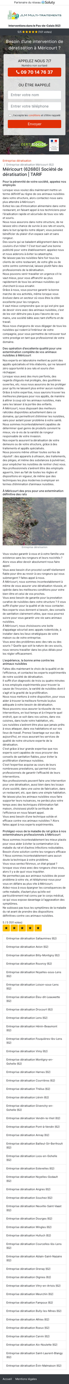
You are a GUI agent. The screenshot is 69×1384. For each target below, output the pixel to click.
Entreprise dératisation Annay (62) (27, 1135)
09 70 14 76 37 (36, 72)
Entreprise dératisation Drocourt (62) (29, 1009)
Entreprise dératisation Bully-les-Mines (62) (33, 1311)
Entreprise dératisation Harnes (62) (28, 1072)
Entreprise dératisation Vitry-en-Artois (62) (33, 1285)
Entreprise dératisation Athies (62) (27, 1319)
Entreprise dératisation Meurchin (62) (29, 1294)
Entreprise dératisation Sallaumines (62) (31, 938)
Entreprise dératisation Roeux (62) (27, 1327)
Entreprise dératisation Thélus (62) (28, 1089)
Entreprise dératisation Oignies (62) (28, 1277)
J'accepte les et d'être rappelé (36, 115)
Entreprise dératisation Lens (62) (26, 1017)
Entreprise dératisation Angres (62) (28, 1189)
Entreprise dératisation (17, 160)
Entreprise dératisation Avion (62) (27, 946)
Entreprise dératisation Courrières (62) (30, 1080)
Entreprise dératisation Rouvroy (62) (29, 963)
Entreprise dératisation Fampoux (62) (29, 1302)
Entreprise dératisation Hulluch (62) (28, 1235)
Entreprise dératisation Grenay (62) (28, 1268)
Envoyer (34, 124)
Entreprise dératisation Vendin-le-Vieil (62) (33, 1118)
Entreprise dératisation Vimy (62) (27, 1051)
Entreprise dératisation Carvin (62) (28, 1336)
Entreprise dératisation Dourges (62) (29, 1218)
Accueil (7, 1379)
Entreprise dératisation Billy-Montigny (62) (33, 955)
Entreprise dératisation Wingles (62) (28, 1227)
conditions (34, 115)
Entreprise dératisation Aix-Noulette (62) (31, 1344)
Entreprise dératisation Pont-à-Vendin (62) (33, 1126)
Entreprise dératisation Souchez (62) (29, 1197)
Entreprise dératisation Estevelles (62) (30, 1168)
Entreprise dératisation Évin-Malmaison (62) (33, 1365)
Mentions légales (26, 1379)
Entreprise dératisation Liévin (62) (27, 1097)
